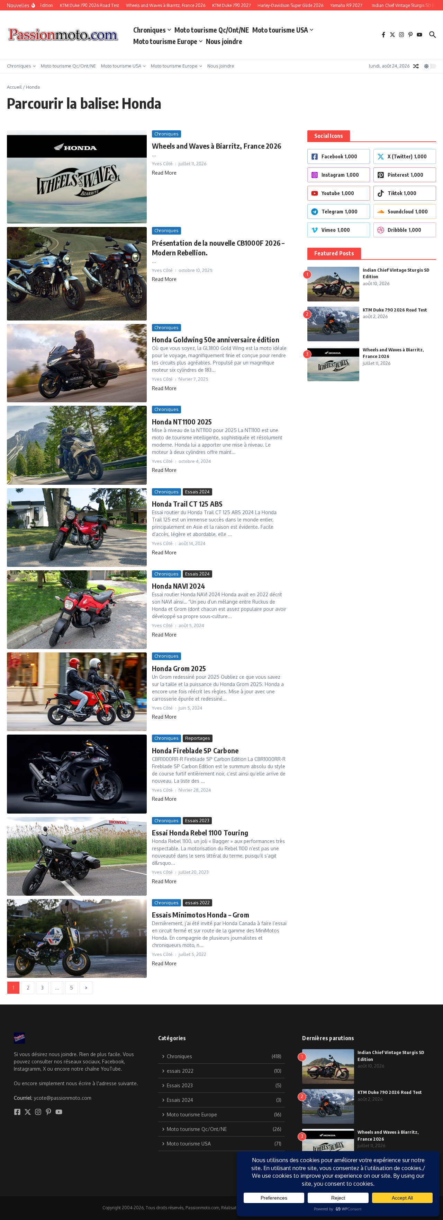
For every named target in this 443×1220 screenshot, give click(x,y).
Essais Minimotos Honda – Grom (200, 914)
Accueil (14, 87)
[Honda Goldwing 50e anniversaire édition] (77, 363)
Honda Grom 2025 (179, 668)
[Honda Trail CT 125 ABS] (77, 527)
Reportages (197, 738)
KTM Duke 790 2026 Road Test (395, 310)
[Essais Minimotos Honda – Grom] (77, 938)
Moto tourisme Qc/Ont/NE (211, 30)
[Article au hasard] (416, 66)
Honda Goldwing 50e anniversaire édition (215, 339)
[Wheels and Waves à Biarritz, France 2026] (77, 176)
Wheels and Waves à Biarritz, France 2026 (216, 145)
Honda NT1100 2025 (182, 421)
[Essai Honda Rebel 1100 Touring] (77, 856)
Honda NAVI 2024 (178, 585)
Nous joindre (224, 41)
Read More (164, 173)
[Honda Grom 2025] (77, 691)
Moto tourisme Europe (165, 41)
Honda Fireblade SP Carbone (195, 750)
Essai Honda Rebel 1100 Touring (200, 832)
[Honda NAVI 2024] (77, 609)
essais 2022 (197, 902)
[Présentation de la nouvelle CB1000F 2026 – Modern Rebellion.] (77, 273)
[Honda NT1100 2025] (77, 445)
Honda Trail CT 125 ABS (187, 503)
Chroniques (149, 30)
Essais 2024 (197, 491)
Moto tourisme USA (280, 30)
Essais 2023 (197, 820)
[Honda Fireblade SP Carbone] (77, 774)
